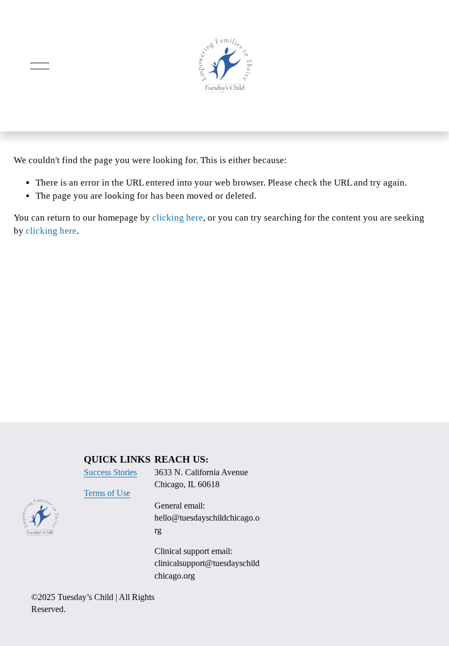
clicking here (177, 217)
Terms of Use (107, 493)
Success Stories (110, 472)
